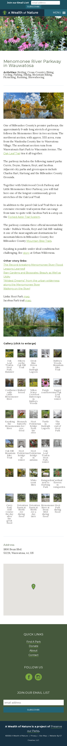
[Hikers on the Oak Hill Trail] (21, 356)
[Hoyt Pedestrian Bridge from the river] (33, 417)
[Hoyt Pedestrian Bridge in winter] (21, 446)
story (26, 252)
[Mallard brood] (21, 386)
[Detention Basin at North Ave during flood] (21, 501)
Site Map (43, 736)
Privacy (34, 736)
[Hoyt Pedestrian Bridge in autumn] (33, 446)
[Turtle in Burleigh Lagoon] (45, 417)
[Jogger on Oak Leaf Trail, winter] (57, 386)
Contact (33, 655)
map (27, 296)
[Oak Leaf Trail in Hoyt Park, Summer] (9, 356)
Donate (33, 646)
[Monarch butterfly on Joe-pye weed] (21, 417)
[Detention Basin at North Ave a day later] (33, 501)
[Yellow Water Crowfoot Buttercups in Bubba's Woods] (33, 386)
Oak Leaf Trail (11, 153)
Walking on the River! (16, 288)
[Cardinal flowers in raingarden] (57, 476)
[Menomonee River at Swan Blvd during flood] (45, 501)
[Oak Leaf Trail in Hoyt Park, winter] (45, 446)
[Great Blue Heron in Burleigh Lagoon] (33, 356)
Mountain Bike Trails (39, 241)
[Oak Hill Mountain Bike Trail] (9, 446)
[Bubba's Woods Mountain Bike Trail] (57, 356)
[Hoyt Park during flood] (57, 501)
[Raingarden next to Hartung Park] (45, 476)
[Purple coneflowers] (45, 386)
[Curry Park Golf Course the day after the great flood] (9, 501)
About (33, 650)
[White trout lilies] (33, 476)
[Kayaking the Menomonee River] (9, 417)
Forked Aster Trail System (24, 217)
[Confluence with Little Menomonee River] (9, 386)
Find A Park (33, 641)
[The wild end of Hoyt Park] (57, 417)
